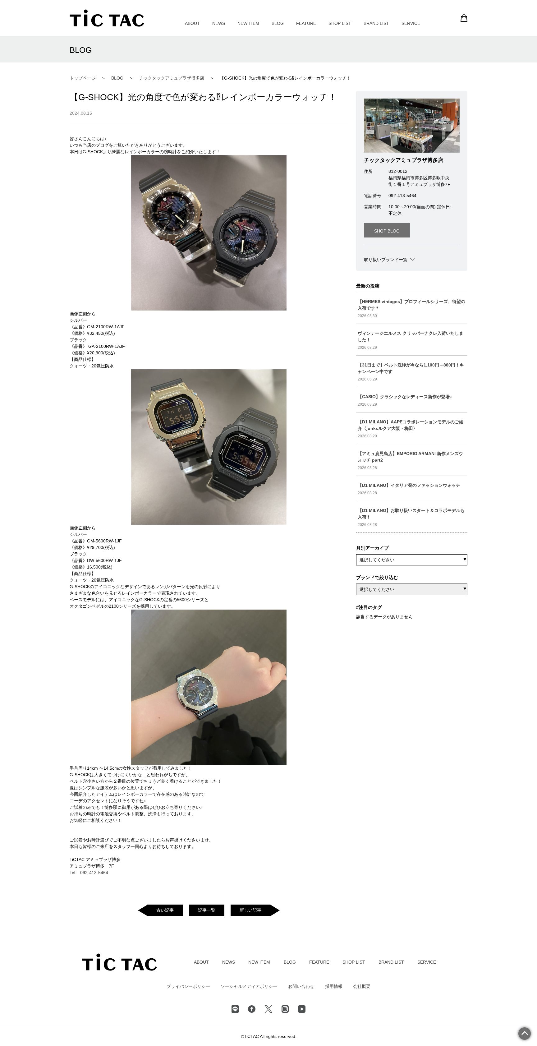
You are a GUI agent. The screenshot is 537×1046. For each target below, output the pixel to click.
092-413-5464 (94, 872)
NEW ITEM (248, 23)
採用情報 (333, 986)
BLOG (278, 23)
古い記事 (165, 910)
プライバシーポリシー (188, 986)
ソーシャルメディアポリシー (249, 986)
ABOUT (192, 23)
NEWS (218, 23)
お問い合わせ (301, 986)
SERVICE (411, 23)
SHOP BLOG (387, 230)
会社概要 (361, 986)
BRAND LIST (376, 23)
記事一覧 (206, 910)
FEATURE (306, 23)
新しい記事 (250, 910)
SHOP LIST (339, 23)
